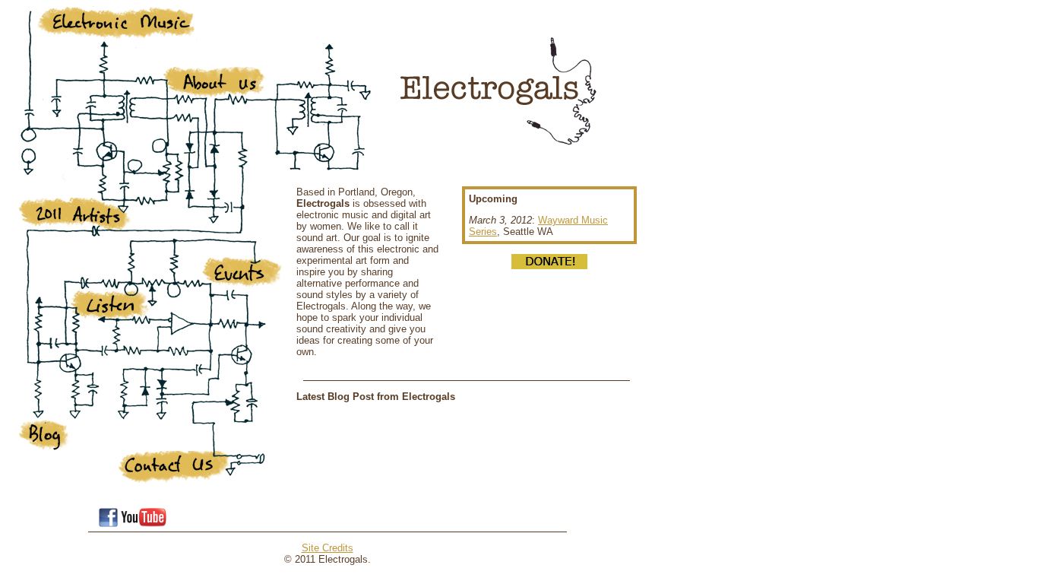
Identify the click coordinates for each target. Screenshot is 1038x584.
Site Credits (327, 548)
